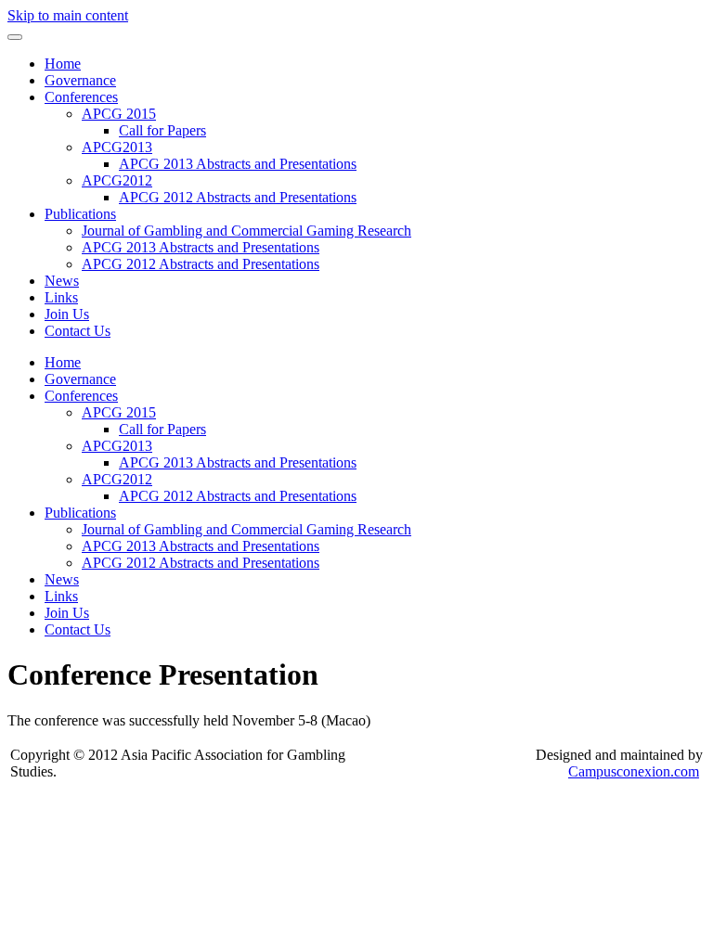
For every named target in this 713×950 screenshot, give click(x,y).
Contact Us (77, 331)
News (62, 281)
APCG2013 (117, 147)
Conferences (81, 97)
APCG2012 (117, 180)
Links (61, 297)
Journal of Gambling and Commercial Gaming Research (246, 230)
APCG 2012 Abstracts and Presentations (237, 197)
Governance (80, 80)
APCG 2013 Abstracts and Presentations (237, 164)
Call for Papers (162, 130)
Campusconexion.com (633, 771)
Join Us (67, 314)
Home (63, 63)
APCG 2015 (119, 114)
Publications (80, 214)
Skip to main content (67, 15)
